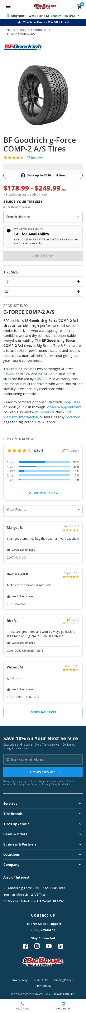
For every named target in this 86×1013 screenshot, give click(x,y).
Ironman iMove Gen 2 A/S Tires (24, 894)
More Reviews (43, 711)
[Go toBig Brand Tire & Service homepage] (45, 6)
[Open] (78, 217)
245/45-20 (46, 374)
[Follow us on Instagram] (37, 946)
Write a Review (46, 493)
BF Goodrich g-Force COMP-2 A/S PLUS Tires (34, 888)
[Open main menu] (8, 6)
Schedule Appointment (63, 407)
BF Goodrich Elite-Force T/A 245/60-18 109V (33, 901)
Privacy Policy (50, 784)
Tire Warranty (43, 985)
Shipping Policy (62, 980)
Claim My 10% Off (41, 772)
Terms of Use (40, 980)
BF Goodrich (38, 30)
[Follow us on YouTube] (49, 946)
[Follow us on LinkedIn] (60, 946)
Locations (73, 417)
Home (11, 30)
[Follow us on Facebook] (25, 946)
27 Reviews (34, 157)
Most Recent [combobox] (16, 509)
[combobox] (40, 217)
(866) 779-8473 (43, 930)
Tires (22, 30)
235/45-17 (11, 374)
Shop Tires (71, 402)
